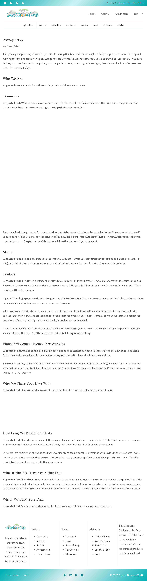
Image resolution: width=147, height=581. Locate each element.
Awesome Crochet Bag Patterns (131, 3)
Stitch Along (72, 545)
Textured (71, 536)
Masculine (71, 553)
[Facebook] (11, 2)
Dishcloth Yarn (103, 536)
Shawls (95, 25)
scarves (84, 25)
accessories (71, 25)
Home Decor (44, 553)
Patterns (105, 14)
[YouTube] (5, 2)
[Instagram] (17, 2)
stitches (120, 25)
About (27, 575)
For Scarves (72, 549)
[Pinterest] (23, 2)
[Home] (4, 46)
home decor (56, 25)
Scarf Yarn (100, 545)
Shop (135, 14)
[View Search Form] (142, 14)
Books (98, 553)
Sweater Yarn (102, 540)
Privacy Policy (12, 575)
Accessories (43, 549)
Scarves (41, 540)
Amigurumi (107, 25)
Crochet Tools (121, 14)
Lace (68, 540)
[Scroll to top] (141, 571)
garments (43, 25)
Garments (42, 536)
